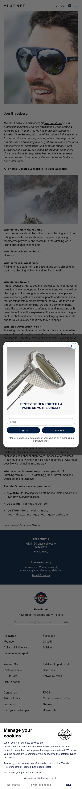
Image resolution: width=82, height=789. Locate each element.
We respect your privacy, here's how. (22, 773)
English (23, 430)
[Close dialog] (74, 346)
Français (58, 430)
